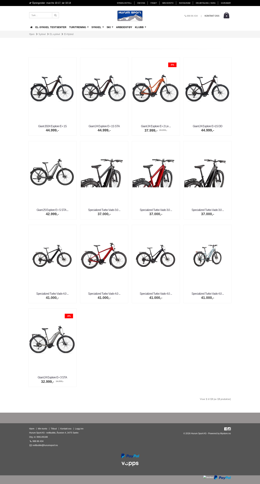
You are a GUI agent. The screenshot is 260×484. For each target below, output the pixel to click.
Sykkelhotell (124, 3)
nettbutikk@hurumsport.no (45, 445)
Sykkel (96, 27)
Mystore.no (225, 433)
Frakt (154, 3)
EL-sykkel (55, 34)
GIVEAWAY (226, 3)
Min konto (168, 3)
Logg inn (79, 428)
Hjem (31, 34)
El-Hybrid (68, 34)
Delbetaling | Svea (205, 3)
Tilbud (54, 428)
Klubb (139, 27)
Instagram (184, 3)
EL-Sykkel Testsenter (50, 27)
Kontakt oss (212, 16)
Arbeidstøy (124, 27)
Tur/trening (78, 27)
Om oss (141, 3)
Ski (109, 27)
